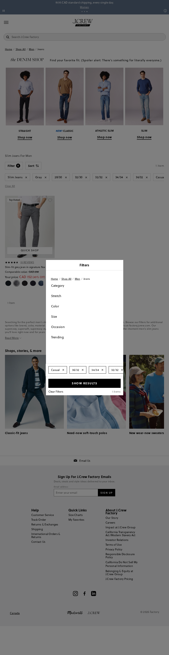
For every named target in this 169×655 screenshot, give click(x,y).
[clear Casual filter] (63, 369)
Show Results (84, 383)
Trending (57, 337)
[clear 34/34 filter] (102, 369)
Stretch (56, 296)
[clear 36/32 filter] (82, 369)
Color (55, 306)
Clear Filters (55, 391)
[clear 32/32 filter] (122, 369)
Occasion (58, 327)
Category (57, 285)
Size (54, 316)
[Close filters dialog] (118, 265)
